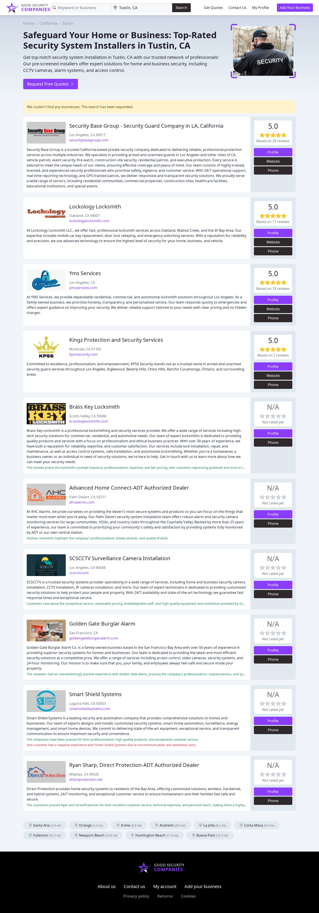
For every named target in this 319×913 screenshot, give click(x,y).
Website (273, 161)
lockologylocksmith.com (89, 220)
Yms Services (85, 273)
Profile (273, 152)
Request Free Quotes (48, 84)
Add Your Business (295, 7)
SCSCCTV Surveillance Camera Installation (119, 558)
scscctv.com (79, 572)
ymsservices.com (83, 287)
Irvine (130, 825)
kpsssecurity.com (83, 354)
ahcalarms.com (81, 502)
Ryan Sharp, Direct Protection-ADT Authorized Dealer (134, 764)
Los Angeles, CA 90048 (87, 567)
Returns (165, 896)
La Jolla (214, 825)
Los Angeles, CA (82, 282)
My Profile (260, 7)
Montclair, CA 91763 (85, 349)
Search (181, 7)
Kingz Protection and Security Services (116, 339)
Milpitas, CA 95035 (84, 774)
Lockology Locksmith (95, 206)
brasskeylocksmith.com (88, 421)
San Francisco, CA (83, 633)
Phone (273, 170)
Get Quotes (213, 7)
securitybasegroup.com (88, 140)
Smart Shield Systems (95, 694)
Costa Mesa (258, 825)
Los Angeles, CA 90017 (87, 134)
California (48, 23)
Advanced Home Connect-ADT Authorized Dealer (129, 487)
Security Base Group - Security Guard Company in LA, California (146, 125)
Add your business (203, 886)
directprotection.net (85, 779)
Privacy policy (136, 896)
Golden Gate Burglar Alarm (102, 623)
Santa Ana (46, 825)
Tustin (68, 23)
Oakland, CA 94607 (84, 215)
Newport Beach (97, 835)
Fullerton (46, 835)
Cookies (188, 896)
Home (28, 23)
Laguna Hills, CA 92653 (87, 703)
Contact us (134, 886)
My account (164, 886)
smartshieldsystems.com (89, 708)
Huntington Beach (156, 835)
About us (107, 886)
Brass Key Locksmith (94, 406)
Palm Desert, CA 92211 (87, 497)
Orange (90, 825)
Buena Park (212, 835)
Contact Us (238, 7)
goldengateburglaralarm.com (93, 638)
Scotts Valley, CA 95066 (87, 416)
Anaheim (172, 825)
